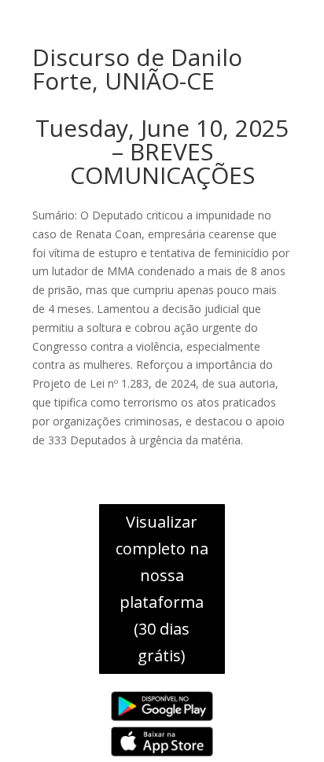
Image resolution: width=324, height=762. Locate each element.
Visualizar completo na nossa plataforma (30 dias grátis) (162, 588)
